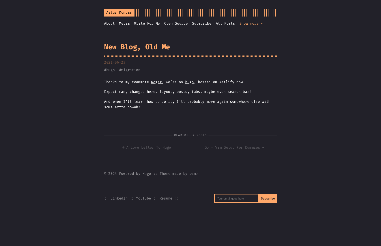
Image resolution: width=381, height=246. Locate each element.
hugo (110, 70)
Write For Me (147, 23)
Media (124, 23)
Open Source (176, 23)
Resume (166, 198)
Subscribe (201, 23)
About (109, 23)
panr (194, 174)
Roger (156, 82)
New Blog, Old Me (137, 47)
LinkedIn (118, 198)
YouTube (143, 198)
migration (130, 70)
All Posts (225, 23)
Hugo (146, 174)
